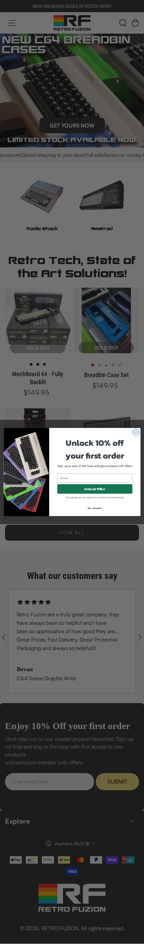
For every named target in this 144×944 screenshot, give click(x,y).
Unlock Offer (94, 489)
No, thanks (94, 508)
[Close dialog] (136, 432)
